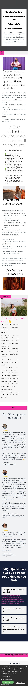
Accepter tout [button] (7, 682)
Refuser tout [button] (20, 682)
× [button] (26, 666)
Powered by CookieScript (5, 684)
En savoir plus (18, 671)
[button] (6, 673)
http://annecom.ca (9, 556)
